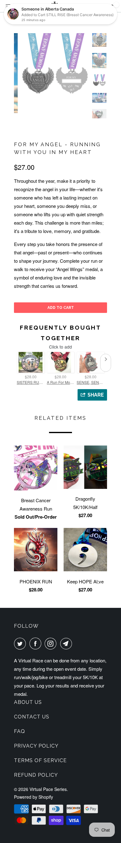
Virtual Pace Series (48, 789)
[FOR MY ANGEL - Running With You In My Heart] (51, 65)
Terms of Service (40, 760)
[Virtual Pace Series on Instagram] (52, 643)
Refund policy (36, 775)
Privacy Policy (36, 746)
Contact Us (31, 717)
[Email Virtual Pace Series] (67, 643)
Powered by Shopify (33, 797)
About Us (28, 702)
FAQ (19, 731)
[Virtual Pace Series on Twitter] (21, 643)
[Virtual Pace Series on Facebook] (36, 643)
